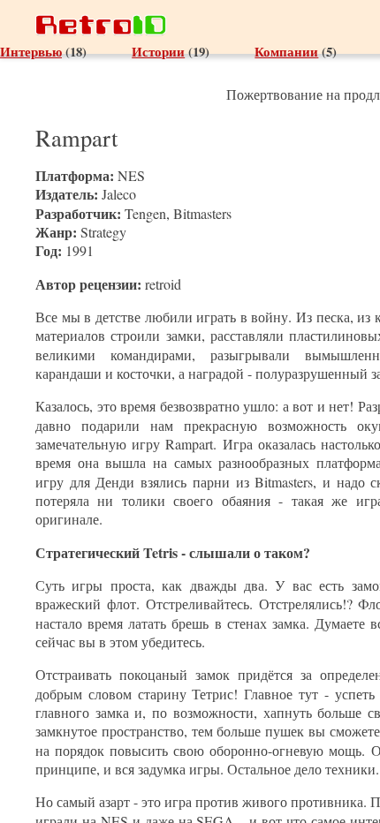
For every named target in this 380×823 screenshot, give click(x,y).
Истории (158, 51)
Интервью (31, 51)
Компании (286, 51)
